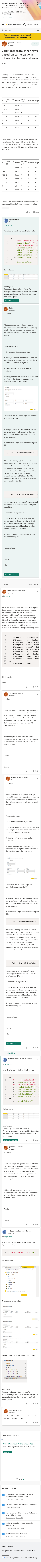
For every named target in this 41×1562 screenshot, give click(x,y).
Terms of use (31, 1551)
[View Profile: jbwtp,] (6, 309)
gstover (10, 43)
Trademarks (5, 1555)
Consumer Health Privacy (29, 1558)
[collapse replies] (20, 589)
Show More (11, 1053)
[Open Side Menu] (3, 24)
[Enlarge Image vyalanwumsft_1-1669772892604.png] (20, 1312)
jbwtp (11, 308)
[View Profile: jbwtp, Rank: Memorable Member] (4, 592)
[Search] (24, 24)
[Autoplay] (17, 1479)
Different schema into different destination (21, 1505)
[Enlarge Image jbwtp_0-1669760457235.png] (21, 398)
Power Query (7, 30)
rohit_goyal (20, 1528)
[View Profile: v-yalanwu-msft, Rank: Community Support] (5, 1060)
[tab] (20, 1479)
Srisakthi (19, 1507)
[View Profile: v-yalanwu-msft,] (6, 220)
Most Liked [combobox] (33, 584)
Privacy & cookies (19, 1551)
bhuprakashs (20, 1536)
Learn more (27, 37)
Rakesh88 (19, 1499)
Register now (7, 17)
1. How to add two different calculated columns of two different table (19, 1495)
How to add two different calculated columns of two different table (22, 1514)
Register (29, 24)
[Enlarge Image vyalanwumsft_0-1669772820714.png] (20, 1281)
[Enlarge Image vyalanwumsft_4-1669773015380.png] (14, 1371)
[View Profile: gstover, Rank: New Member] (4, 44)
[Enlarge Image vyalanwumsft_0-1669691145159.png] (21, 277)
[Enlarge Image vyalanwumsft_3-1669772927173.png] (20, 1343)
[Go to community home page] (14, 24)
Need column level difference (16, 1533)
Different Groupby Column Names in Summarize (19, 1524)
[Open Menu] (37, 30)
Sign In (36, 24)
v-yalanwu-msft (14, 219)
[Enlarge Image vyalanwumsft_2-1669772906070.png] (20, 1327)
